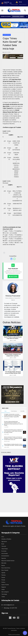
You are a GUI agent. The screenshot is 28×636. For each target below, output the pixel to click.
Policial (3, 579)
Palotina (3, 575)
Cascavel (3, 546)
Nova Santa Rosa (5, 567)
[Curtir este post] (4, 253)
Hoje (5, 411)
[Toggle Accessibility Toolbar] (25, 633)
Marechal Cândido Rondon (7, 560)
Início (2, 536)
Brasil (2, 543)
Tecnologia (4, 594)
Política (3, 582)
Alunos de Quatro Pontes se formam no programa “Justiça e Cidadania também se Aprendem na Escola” (13, 438)
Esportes (3, 558)
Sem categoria (5, 591)
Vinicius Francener (12, 296)
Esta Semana (14, 411)
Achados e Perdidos (6, 539)
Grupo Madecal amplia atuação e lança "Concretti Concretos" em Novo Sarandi (13, 445)
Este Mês (22, 411)
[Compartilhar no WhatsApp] (14, 259)
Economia (3, 551)
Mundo (3, 565)
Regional (3, 587)
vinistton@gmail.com (8, 605)
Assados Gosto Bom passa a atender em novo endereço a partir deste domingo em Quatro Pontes (13, 431)
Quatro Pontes (6, 34)
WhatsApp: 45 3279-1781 (10, 608)
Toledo (3, 596)
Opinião (3, 572)
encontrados (4, 553)
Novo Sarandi (4, 570)
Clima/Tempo (4, 548)
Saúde (3, 589)
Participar (14, 276)
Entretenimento (5, 555)
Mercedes (3, 563)
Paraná (3, 577)
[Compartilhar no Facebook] (11, 259)
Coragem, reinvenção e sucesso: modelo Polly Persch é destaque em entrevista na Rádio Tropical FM (12, 415)
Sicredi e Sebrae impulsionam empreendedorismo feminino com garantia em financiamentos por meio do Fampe (13, 423)
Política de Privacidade (14, 634)
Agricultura (4, 541)
